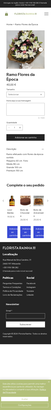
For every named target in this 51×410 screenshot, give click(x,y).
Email (9, 310)
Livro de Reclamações (12, 295)
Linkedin (30, 295)
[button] (6, 14)
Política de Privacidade (13, 291)
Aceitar (24, 399)
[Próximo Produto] (47, 200)
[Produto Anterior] (3, 200)
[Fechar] (47, 383)
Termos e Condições (12, 287)
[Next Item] (41, 49)
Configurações (24, 405)
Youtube (30, 291)
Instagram (31, 287)
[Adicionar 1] (20, 127)
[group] (25, 217)
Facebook (31, 283)
